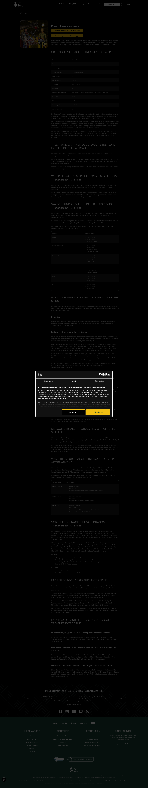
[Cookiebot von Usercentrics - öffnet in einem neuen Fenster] (102, 374)
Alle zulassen (98, 412)
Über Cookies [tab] (99, 381)
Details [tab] (74, 381)
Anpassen (72, 412)
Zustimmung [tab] (48, 381)
